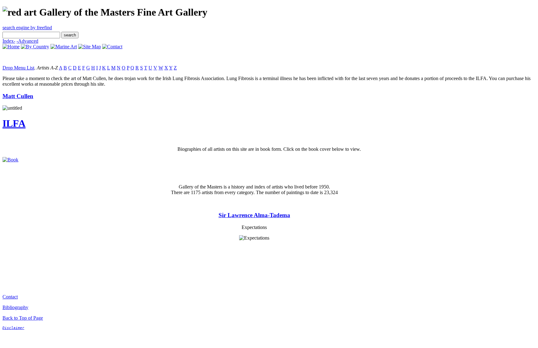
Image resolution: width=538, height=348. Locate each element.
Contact (10, 296)
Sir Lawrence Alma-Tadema (254, 215)
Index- (8, 41)
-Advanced (27, 41)
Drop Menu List (18, 67)
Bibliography (15, 307)
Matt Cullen (17, 96)
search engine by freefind (27, 27)
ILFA (14, 123)
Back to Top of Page (22, 318)
